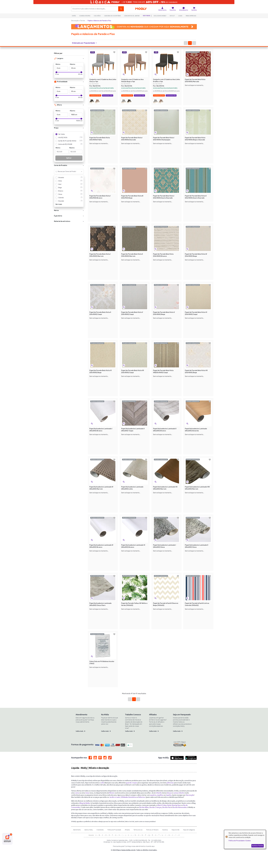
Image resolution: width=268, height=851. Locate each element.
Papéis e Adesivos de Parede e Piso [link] (99, 21)
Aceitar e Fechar (257, 846)
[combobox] (67, 172)
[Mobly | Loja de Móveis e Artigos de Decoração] (141, 9)
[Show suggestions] (81, 171)
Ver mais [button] (58, 204)
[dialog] (245, 839)
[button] (85, 43)
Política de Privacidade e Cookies (240, 841)
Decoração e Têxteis (78, 21)
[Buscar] (121, 8)
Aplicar (69, 158)
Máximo (72, 64)
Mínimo (58, 64)
